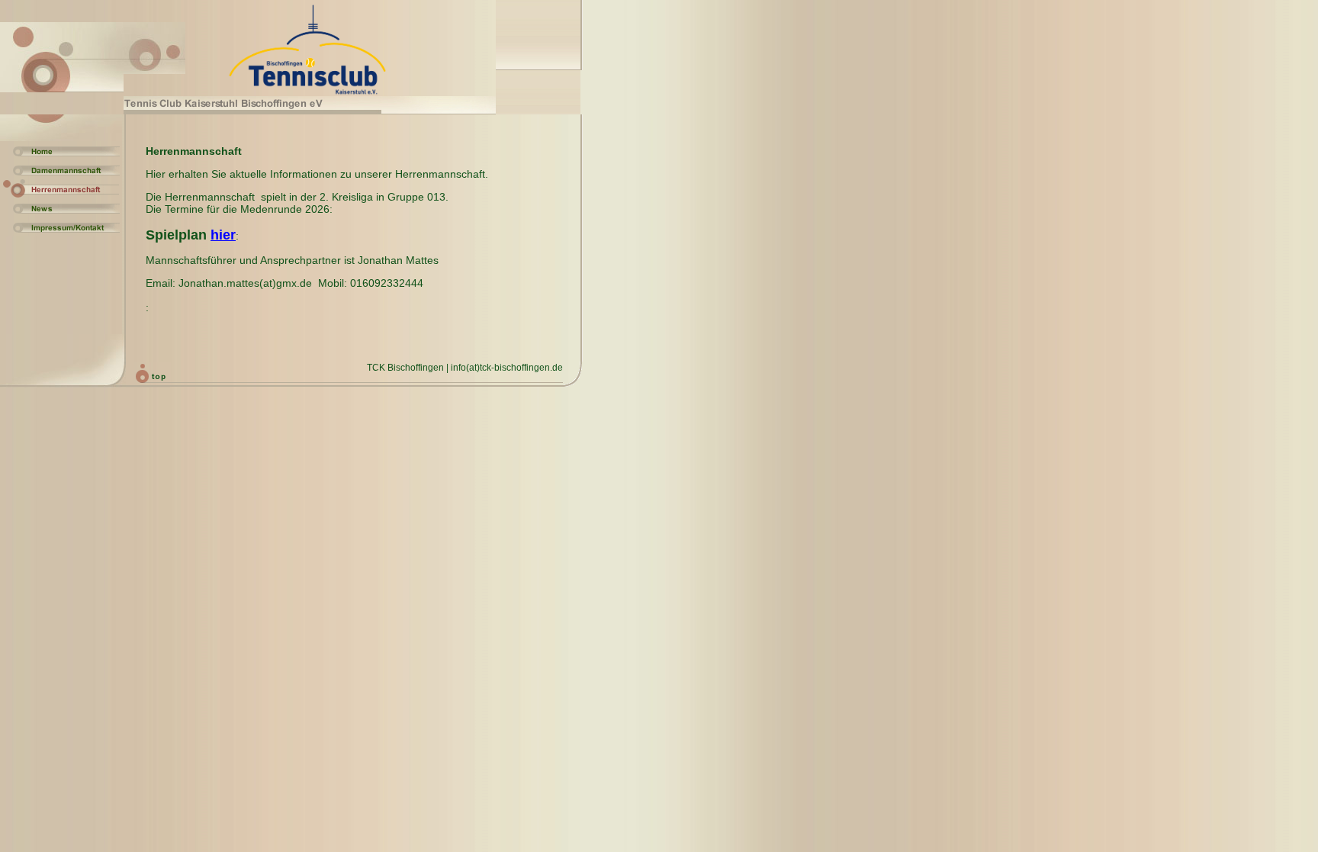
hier (223, 235)
